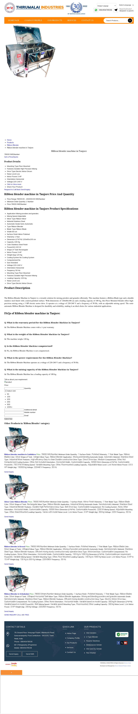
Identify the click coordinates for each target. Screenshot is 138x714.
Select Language (125, 5)
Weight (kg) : (17, 467)
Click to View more (14, 184)
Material (10, 221)
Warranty (10, 237)
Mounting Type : (58, 465)
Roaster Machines (93, 641)
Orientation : (55, 462)
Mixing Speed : (33, 465)
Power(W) (11, 247)
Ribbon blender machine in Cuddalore (20, 454)
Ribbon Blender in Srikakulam (16, 594)
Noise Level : (107, 465)
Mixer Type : (51, 457)
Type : (13, 459)
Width (9, 231)
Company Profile (33, 20)
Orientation (11, 268)
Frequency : (50, 467)
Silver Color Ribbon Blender (16, 502)
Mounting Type (13, 273)
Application (11, 213)
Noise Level (11, 281)
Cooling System (13, 257)
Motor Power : (80, 512)
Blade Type (11, 229)
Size (8, 263)
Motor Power (12, 252)
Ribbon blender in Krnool (14, 546)
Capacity (10, 242)
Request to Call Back (12, 189)
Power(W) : (14, 465)
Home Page (13, 20)
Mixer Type (11, 219)
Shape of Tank (12, 250)
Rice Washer (91, 653)
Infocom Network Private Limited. (123, 665)
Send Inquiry (25, 189)
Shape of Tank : (30, 457)
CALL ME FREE (23, 615)
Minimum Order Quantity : (68, 454)
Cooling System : (31, 462)
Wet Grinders (91, 633)
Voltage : (34, 467)
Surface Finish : (89, 454)
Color (9, 244)
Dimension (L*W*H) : (115, 462)
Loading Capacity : (85, 465)
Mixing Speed (12, 216)
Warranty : (106, 454)
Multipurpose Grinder (94, 645)
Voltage (10, 265)
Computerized (12, 260)
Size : (99, 459)
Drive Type (11, 283)
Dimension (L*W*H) (14, 239)
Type (9, 226)
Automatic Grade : (101, 457)
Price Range (11, 199)
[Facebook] (118, 644)
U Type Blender (92, 637)
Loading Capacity (13, 278)
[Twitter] (122, 644)
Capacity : (92, 462)
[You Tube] (125, 644)
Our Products (54, 20)
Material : (123, 457)
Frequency (11, 270)
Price (9, 204)
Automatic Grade (13, 224)
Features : (48, 459)
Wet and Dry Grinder (94, 649)
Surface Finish (12, 234)
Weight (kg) (11, 255)
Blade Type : (119, 502)
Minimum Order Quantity (16, 201)
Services (71, 20)
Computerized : (97, 507)
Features (10, 275)
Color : (15, 457)
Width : (74, 462)
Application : (76, 457)
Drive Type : (83, 459)
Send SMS (30, 654)
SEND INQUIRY (10, 615)
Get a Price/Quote (11, 157)
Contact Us (87, 20)
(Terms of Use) (127, 663)
